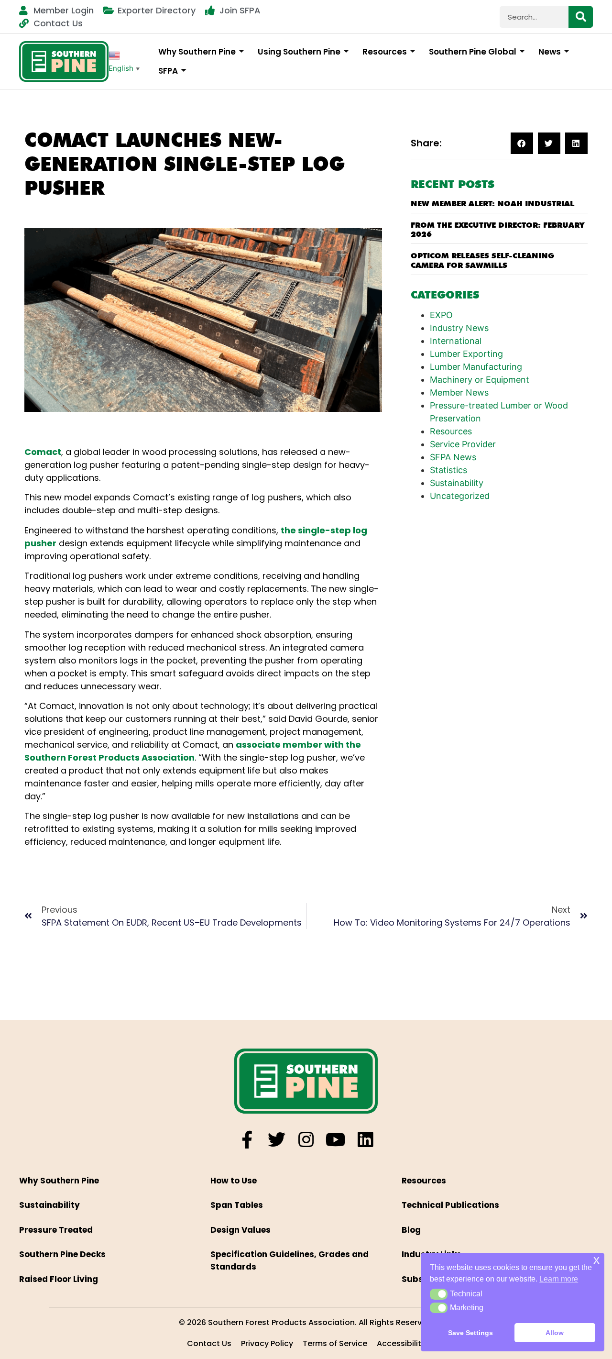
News (549, 51)
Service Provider (463, 444)
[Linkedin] (365, 1140)
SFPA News (453, 457)
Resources (384, 51)
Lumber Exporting (466, 354)
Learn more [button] (558, 1279)
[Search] (580, 17)
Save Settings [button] (470, 1333)
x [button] (596, 1259)
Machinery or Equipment (479, 380)
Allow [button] (555, 1333)
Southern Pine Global (472, 51)
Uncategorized (460, 496)
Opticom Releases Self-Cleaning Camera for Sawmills (482, 260)
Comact (42, 452)
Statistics (448, 470)
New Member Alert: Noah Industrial (492, 203)
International (455, 341)
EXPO (441, 315)
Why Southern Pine (197, 51)
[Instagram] (306, 1140)
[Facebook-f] (247, 1140)
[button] (522, 143)
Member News (459, 392)
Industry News (459, 328)
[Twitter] (276, 1140)
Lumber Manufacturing (476, 367)
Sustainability (456, 483)
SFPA (168, 71)
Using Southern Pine (299, 51)
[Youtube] (336, 1140)
